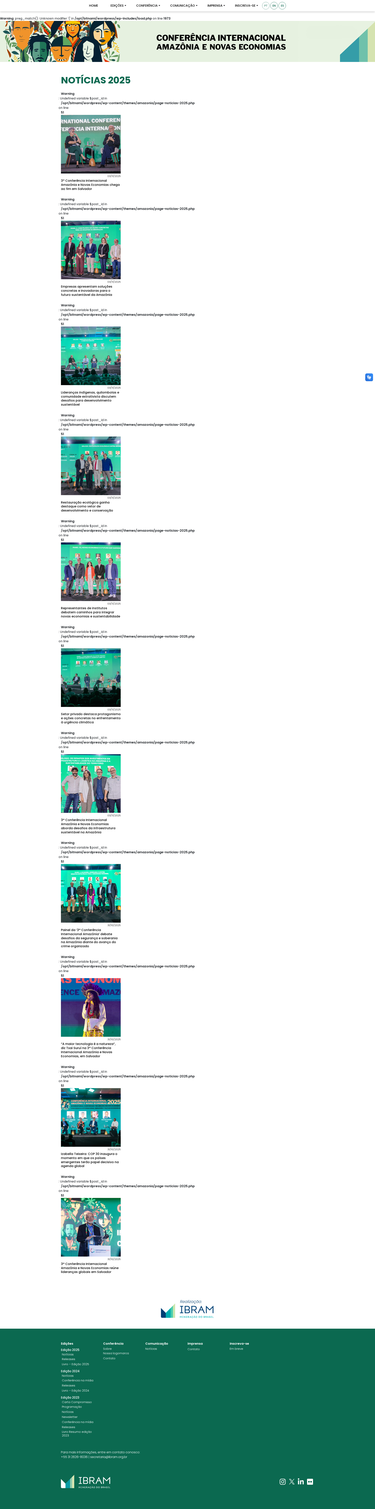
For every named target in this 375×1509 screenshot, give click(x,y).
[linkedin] (301, 1481)
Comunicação (182, 5)
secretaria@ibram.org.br (108, 1457)
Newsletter (70, 1417)
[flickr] (310, 1481)
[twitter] (292, 1481)
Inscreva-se (245, 5)
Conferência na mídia (77, 1380)
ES (282, 6)
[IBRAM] (85, 1481)
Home (93, 5)
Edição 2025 (70, 1350)
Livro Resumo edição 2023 (77, 1433)
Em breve (236, 1349)
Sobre (107, 1349)
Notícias (68, 1354)
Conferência (147, 5)
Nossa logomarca (116, 1353)
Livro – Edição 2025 (75, 1364)
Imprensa (214, 5)
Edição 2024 (70, 1371)
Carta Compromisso (77, 1402)
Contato (109, 1358)
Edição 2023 (70, 1398)
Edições (117, 5)
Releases (68, 1359)
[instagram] (283, 1481)
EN (274, 6)
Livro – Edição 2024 (75, 1391)
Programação (72, 1407)
